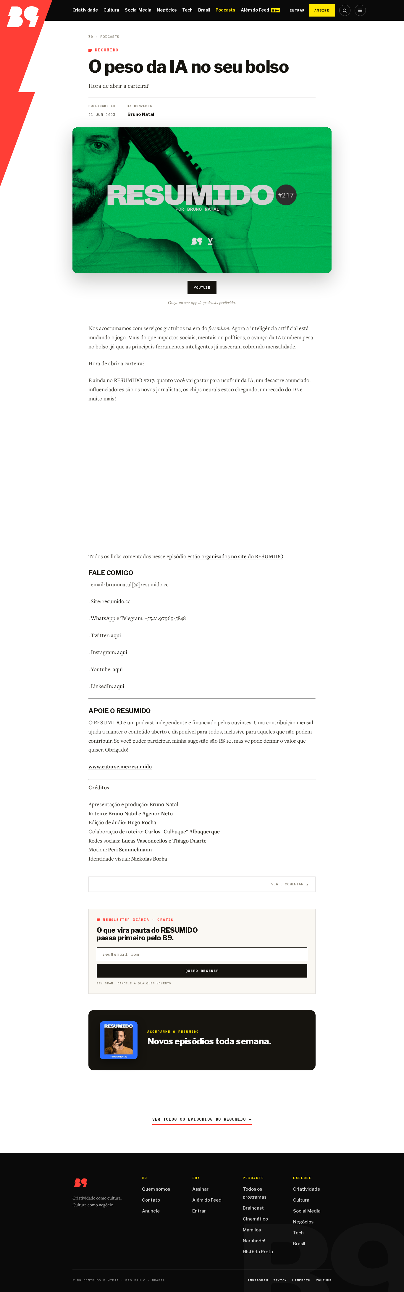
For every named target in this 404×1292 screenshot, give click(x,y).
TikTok (280, 1280)
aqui (116, 635)
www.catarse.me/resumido (120, 766)
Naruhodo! (254, 1241)
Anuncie (151, 1211)
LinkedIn (301, 1280)
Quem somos (156, 1189)
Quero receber (202, 970)
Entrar (297, 10)
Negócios (167, 10)
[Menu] (360, 10)
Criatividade (85, 10)
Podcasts (225, 10)
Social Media (138, 10)
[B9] (26, 10)
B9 (90, 36)
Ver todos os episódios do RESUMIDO (202, 1119)
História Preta (258, 1251)
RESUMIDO (107, 50)
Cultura (111, 10)
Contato (151, 1200)
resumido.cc (116, 601)
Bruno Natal (140, 114)
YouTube (202, 287)
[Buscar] (344, 10)
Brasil (204, 10)
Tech (187, 10)
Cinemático (255, 1219)
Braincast (253, 1208)
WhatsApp (103, 617)
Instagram (258, 1280)
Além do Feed (255, 10)
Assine (322, 10)
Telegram (131, 617)
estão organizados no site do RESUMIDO (235, 556)
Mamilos (252, 1230)
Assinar (200, 1189)
